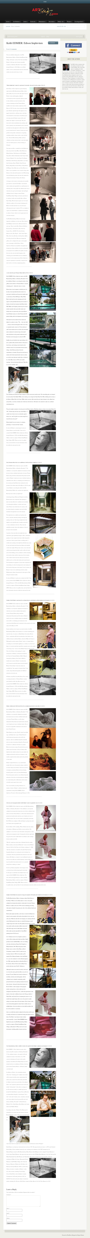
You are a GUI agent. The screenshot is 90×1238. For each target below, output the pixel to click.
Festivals (33, 21)
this (47, 36)
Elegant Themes (80, 1235)
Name (8, 1208)
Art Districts (17, 21)
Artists (25, 21)
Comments (17, 26)
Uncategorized (79, 21)
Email (8, 1213)
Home (45, 1)
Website (7, 1218)
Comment (8, 1194)
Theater (69, 21)
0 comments (52, 43)
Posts (12, 26)
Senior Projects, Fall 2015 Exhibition (80, 36)
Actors (8, 21)
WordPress (69, 1235)
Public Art (61, 21)
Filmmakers (42, 21)
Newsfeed (52, 21)
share (43, 36)
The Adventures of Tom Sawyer (11, 36)
